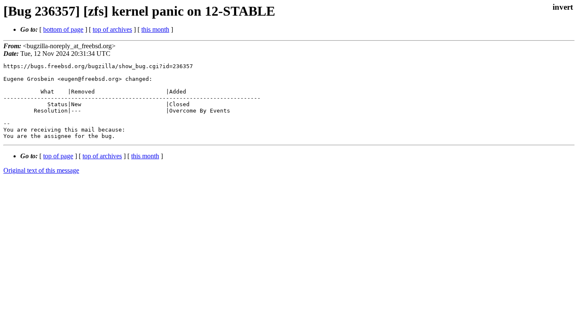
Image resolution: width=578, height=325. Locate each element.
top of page (58, 156)
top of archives (112, 29)
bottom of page (63, 29)
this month (155, 29)
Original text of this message (41, 170)
